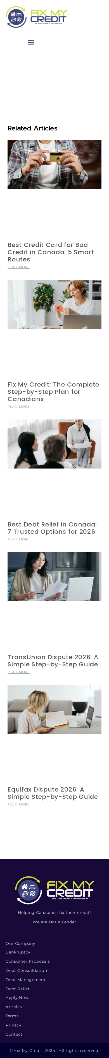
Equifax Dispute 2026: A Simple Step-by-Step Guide (53, 793)
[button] (31, 42)
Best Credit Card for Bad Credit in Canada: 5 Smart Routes (51, 252)
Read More (19, 267)
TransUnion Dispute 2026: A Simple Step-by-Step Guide (53, 661)
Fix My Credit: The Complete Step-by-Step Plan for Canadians (53, 391)
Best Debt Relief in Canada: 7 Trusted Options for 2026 (52, 528)
